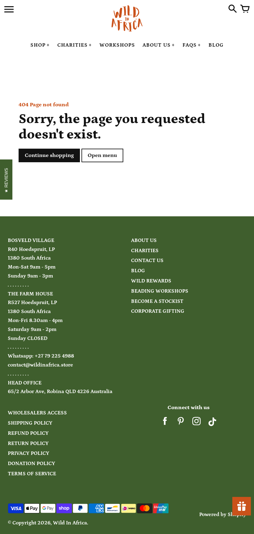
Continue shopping (49, 155)
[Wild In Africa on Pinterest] (180, 423)
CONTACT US (147, 261)
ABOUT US (144, 241)
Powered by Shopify (222, 515)
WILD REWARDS (151, 281)
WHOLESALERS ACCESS (37, 413)
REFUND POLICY (28, 433)
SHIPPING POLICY (30, 423)
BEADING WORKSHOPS (159, 291)
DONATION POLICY (31, 464)
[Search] (232, 9)
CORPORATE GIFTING (157, 311)
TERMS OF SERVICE (32, 474)
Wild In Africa (70, 523)
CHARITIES (145, 251)
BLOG (138, 271)
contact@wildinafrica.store (40, 365)
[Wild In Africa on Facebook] (165, 423)
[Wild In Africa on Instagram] (196, 423)
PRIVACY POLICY (28, 453)
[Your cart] (245, 9)
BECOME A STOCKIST (157, 301)
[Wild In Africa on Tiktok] (212, 423)
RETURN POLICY (28, 444)
